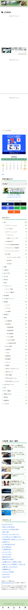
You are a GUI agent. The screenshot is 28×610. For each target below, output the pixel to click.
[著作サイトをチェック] (8, 204)
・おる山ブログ (5, 576)
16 (24, 165)
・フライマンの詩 (6, 554)
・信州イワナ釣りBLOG (8, 527)
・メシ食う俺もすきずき (8, 544)
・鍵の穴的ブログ (6, 557)
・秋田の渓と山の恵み (7, 559)
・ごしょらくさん (6, 552)
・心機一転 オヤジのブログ (9, 567)
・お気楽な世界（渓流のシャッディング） (13, 539)
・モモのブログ (5, 574)
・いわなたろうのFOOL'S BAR (10, 529)
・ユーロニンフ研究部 (7, 571)
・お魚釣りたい (5, 542)
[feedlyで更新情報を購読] (20, 207)
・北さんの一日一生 (6, 524)
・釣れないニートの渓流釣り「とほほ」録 (13, 564)
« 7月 (2, 174)
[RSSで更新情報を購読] (14, 211)
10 (3, 165)
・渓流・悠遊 (5, 532)
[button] (25, 130)
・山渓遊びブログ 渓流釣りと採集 (11, 562)
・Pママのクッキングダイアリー (10, 534)
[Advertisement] (14, 31)
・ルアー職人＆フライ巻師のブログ (11, 537)
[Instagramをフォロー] (8, 207)
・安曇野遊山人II (6, 569)
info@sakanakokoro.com (7, 582)
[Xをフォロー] (20, 204)
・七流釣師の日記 (6, 549)
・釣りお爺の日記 (6, 547)
